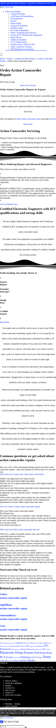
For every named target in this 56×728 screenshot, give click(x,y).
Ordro (18, 119)
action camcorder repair (31, 119)
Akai (1, 643)
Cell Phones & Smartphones (22, 16)
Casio (41, 643)
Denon (45, 643)
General (17, 646)
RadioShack (46, 652)
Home (2, 59)
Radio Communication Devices (23, 33)
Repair (10, 59)
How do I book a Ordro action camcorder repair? (20, 506)
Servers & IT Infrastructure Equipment (26, 35)
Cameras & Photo (17, 14)
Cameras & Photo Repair (25, 59)
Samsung (25, 657)
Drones (13, 21)
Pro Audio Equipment (19, 30)
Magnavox (17, 649)
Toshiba (22, 660)
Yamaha (31, 660)
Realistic (9, 657)
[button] (28, 85)
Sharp (40, 657)
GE (8, 646)
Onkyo (48, 649)
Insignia (31, 646)
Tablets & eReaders (18, 40)
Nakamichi (38, 649)
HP (27, 646)
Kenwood (5, 649)
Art (14, 643)
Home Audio (15, 23)
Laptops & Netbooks (19, 26)
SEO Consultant (47, 713)
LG (12, 649)
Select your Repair (12, 11)
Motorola (31, 649)
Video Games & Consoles (21, 47)
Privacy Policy (11, 681)
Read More (4, 322)
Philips (19, 652)
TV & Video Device (18, 42)
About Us (9, 692)
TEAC (10, 660)
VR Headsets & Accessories (22, 49)
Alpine (6, 643)
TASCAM (3, 660)
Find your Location (13, 695)
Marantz (24, 649)
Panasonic (7, 652)
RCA (3, 657)
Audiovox (19, 643)
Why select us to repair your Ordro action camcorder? (22, 474)
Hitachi (23, 646)
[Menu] (1, 54)
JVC (46, 645)
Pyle (36, 652)
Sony (47, 657)
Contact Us (9, 688)
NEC (44, 649)
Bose (33, 643)
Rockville (16, 657)
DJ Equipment (16, 18)
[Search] (26, 727)
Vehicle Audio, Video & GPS (22, 44)
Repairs (8, 685)
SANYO (34, 657)
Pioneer (29, 652)
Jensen (40, 646)
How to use (10, 690)
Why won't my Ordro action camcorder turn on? (20, 529)
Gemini (12, 646)
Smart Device (16, 37)
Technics (15, 660)
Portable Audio (16, 28)
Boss (36, 643)
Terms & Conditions (13, 683)
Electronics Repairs (18, 3)
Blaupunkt (27, 643)
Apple (10, 643)
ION (35, 646)
